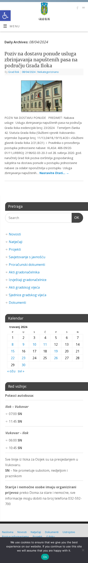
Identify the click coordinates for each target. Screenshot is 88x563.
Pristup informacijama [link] (15, 536)
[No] (83, 550)
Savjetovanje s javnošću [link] (27, 257)
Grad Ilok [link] (13, 72)
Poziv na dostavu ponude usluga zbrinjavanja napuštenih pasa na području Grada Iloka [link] (41, 59)
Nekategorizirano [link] (48, 72)
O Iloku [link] (50, 536)
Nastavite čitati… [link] (54, 173)
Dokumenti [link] (17, 302)
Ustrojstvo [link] (69, 532)
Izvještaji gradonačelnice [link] (27, 279)
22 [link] (13, 358)
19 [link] (56, 351)
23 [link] (23, 358)
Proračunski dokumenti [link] (27, 264)
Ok (45, 556)
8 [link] (13, 344)
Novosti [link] (15, 234)
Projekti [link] (15, 249)
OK (75, 217)
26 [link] (56, 358)
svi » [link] (21, 371)
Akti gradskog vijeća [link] (24, 287)
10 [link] (34, 344)
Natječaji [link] (15, 242)
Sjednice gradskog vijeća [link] (27, 295)
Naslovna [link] (7, 532)
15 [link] (13, 351)
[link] (5, 15)
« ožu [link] (11, 371)
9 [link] (23, 344)
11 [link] (45, 344)
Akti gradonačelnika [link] (24, 272)
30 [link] (23, 365)
